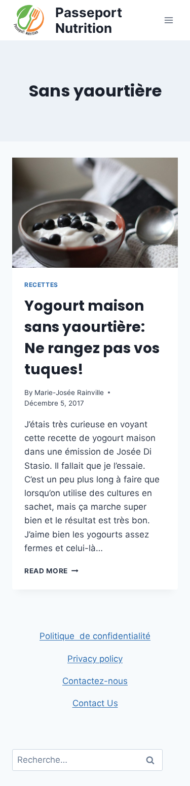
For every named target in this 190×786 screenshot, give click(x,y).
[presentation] (95, 213)
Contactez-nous (95, 681)
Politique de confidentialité (95, 636)
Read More (51, 571)
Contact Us (95, 703)
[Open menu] (168, 20)
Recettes (41, 284)
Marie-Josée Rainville (69, 392)
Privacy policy (95, 659)
